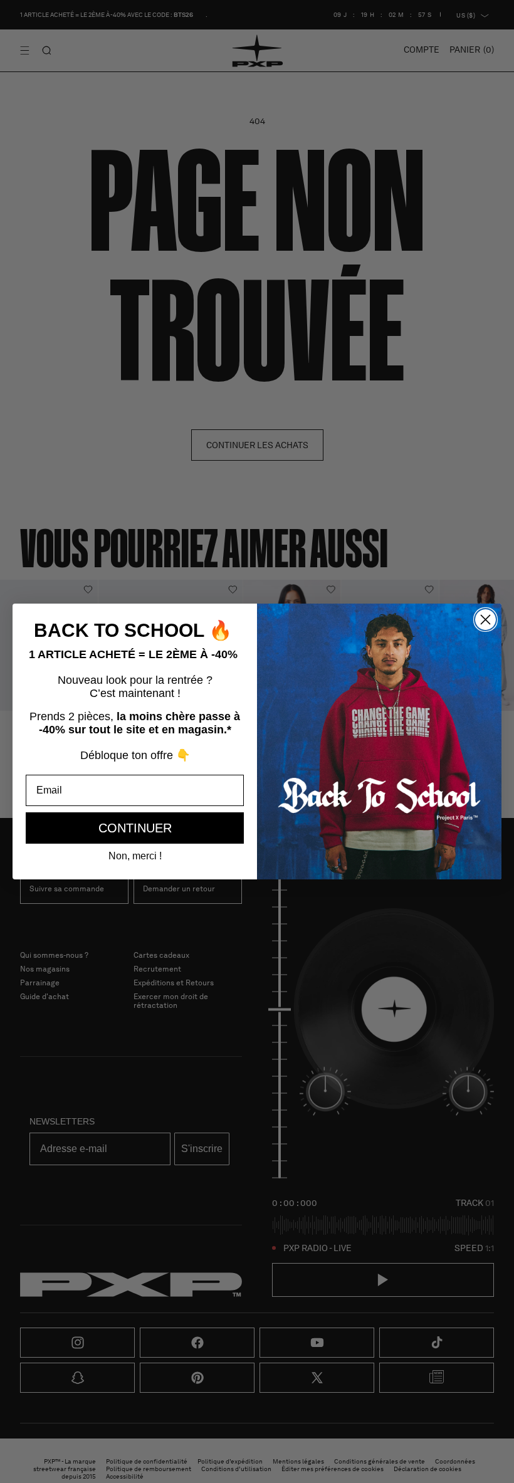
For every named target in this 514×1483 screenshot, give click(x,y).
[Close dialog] (485, 620)
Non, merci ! (135, 856)
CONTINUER (135, 828)
